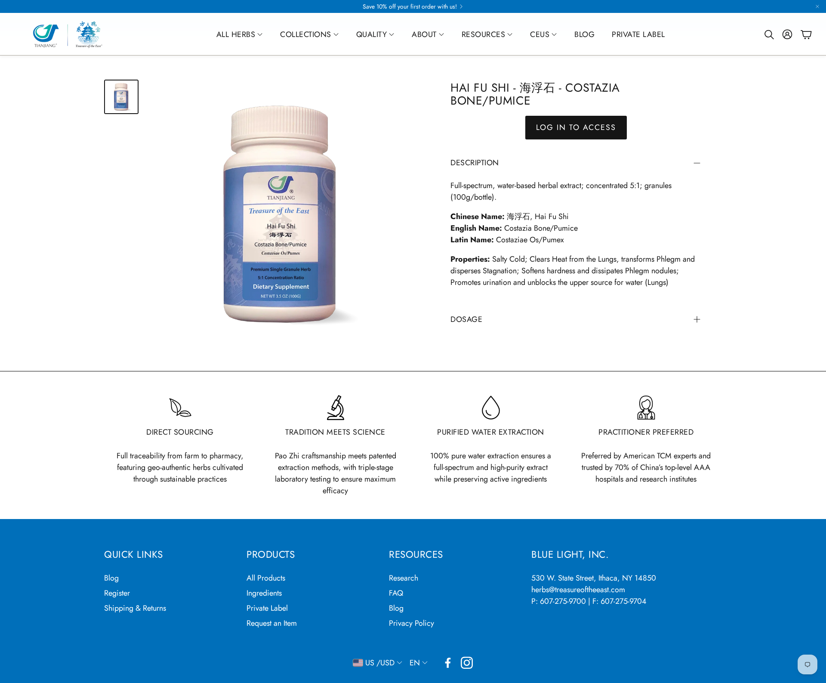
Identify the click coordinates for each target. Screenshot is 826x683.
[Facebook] (448, 663)
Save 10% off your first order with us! (410, 6)
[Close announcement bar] (817, 6)
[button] (768, 34)
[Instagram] (467, 663)
